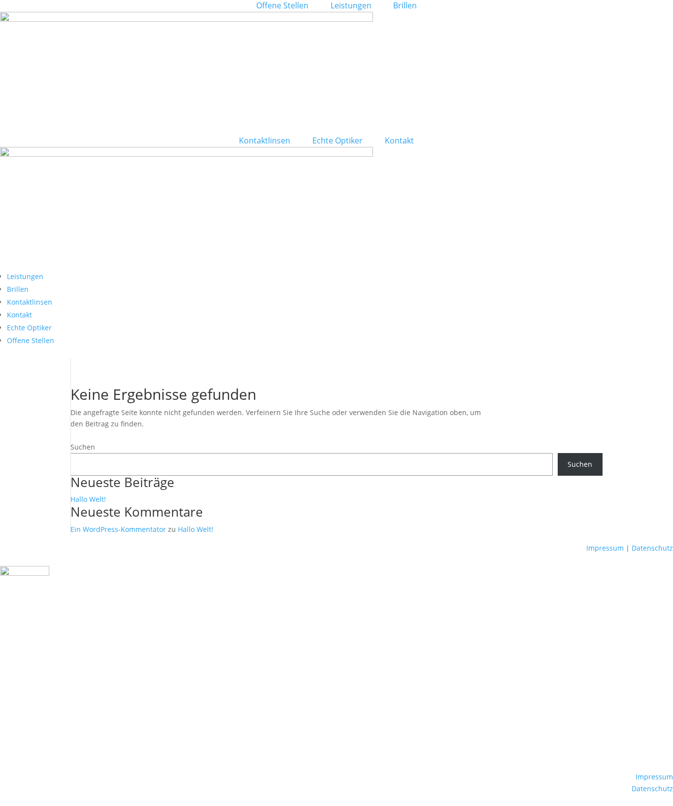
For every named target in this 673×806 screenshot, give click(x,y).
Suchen (82, 447)
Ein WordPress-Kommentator (118, 529)
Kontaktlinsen (264, 140)
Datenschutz (652, 548)
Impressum (605, 548)
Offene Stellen (282, 5)
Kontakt (399, 140)
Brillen (405, 5)
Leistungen (351, 5)
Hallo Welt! (88, 499)
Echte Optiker (337, 140)
